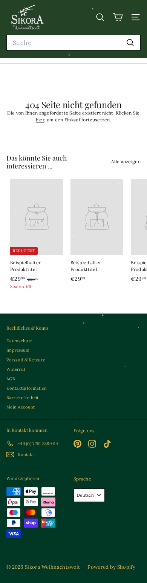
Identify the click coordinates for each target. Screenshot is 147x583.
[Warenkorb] (118, 17)
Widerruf (15, 369)
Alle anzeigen (126, 161)
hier (40, 119)
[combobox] (73, 43)
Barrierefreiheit (22, 397)
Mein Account (20, 407)
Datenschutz (19, 340)
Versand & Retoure (25, 360)
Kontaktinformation (26, 388)
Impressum (18, 350)
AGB (10, 378)
